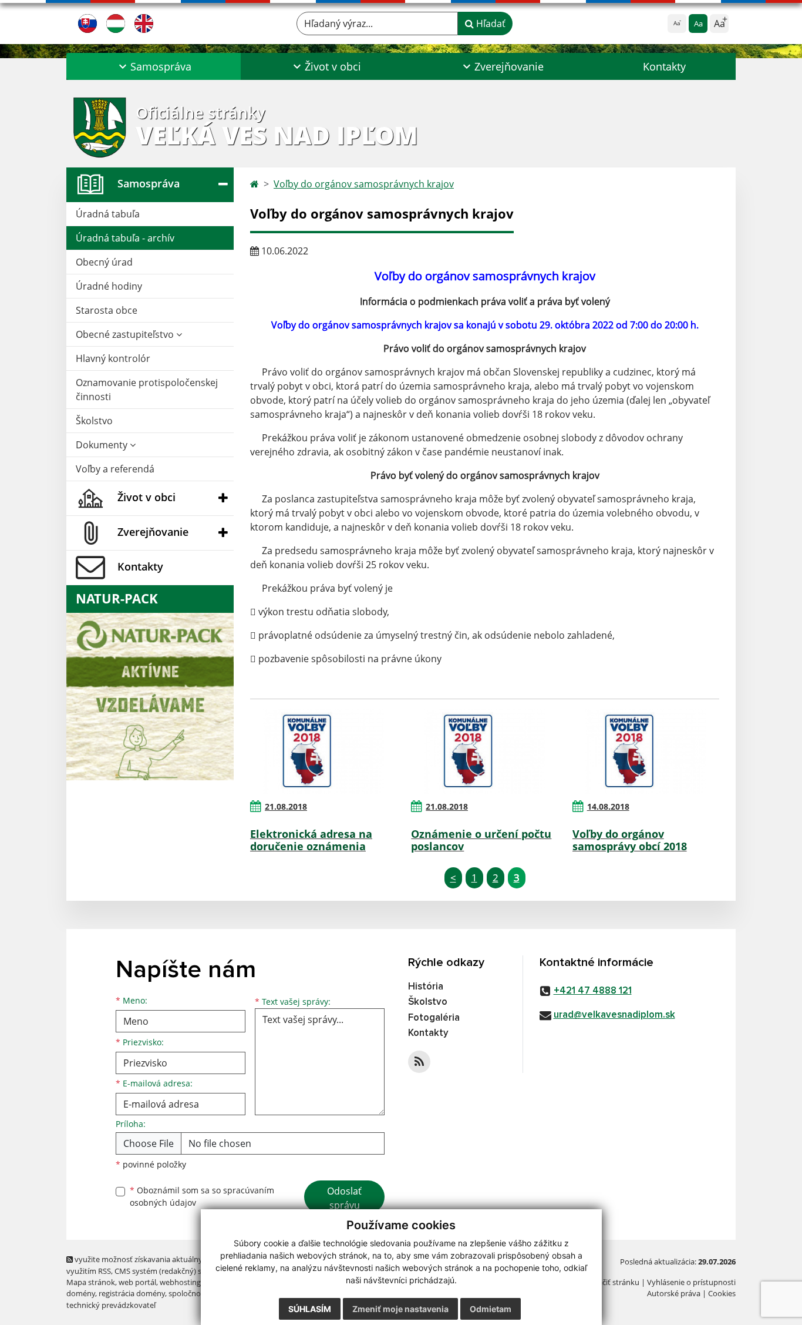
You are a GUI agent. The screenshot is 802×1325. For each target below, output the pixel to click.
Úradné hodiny (109, 286)
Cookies (722, 1293)
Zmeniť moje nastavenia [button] (400, 1309)
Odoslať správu (344, 1198)
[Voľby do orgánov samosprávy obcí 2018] (645, 751)
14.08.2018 (608, 806)
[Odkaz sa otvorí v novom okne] (419, 1062)
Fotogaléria (434, 1018)
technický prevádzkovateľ (111, 1305)
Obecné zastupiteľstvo (126, 334)
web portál (137, 1282)
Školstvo (94, 420)
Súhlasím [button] (309, 1309)
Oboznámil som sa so (202, 1196)
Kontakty (664, 66)
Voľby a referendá (115, 468)
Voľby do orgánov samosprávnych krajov (364, 183)
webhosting (180, 1282)
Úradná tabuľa (108, 213)
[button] (153, 66)
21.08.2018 (286, 806)
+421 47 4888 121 (593, 991)
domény (80, 1293)
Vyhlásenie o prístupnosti (691, 1282)
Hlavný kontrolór (113, 358)
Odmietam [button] (490, 1309)
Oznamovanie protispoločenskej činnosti (147, 389)
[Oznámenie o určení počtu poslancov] (484, 751)
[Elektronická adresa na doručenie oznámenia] (323, 751)
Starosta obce (106, 310)
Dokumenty (103, 444)
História (425, 987)
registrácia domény (132, 1293)
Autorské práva (673, 1293)
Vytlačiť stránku (612, 1282)
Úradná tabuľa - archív (125, 238)
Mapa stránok (90, 1282)
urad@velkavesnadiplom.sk (614, 1015)
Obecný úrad (104, 262)
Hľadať (490, 23)
